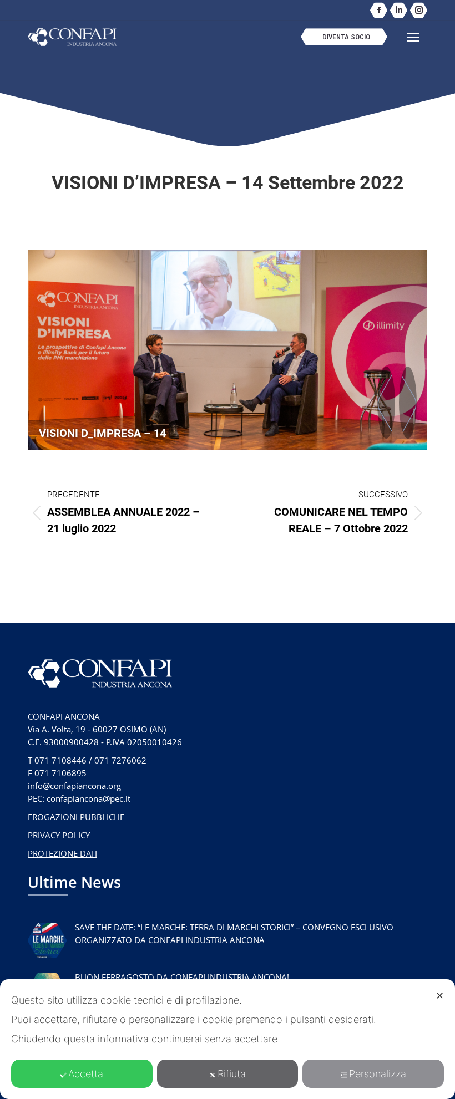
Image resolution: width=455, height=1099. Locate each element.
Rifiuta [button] (232, 1074)
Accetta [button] (85, 1074)
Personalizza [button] (377, 1074)
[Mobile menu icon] (413, 37)
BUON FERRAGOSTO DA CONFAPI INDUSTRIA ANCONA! (182, 977)
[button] (262, 18)
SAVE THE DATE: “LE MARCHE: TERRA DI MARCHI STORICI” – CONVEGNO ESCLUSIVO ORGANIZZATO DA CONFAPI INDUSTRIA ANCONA (234, 933)
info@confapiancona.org (74, 785)
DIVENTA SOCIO (346, 37)
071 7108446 (60, 760)
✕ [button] (440, 995)
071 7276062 (120, 760)
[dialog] (227, 1039)
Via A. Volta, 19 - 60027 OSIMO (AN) (97, 729)
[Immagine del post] (47, 940)
